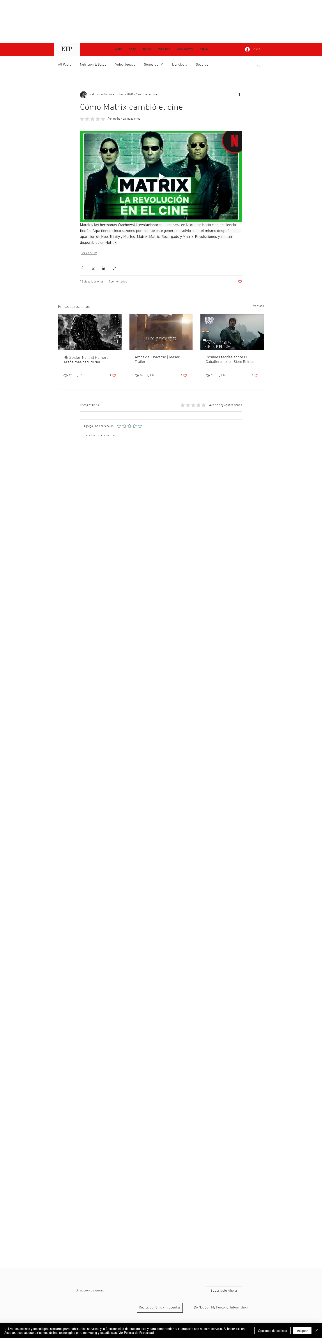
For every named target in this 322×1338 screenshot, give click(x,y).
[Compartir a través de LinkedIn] (103, 268)
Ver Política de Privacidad (136, 1332)
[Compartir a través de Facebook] (82, 268)
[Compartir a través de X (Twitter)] (93, 268)
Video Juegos (125, 65)
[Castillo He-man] (161, 332)
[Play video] (161, 176)
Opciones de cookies (272, 1330)
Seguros (202, 65)
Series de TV (153, 65)
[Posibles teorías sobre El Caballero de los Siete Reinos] (232, 332)
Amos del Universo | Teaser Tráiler (157, 359)
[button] (204, 49)
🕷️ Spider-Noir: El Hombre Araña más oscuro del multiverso (86, 360)
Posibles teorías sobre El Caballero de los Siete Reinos (230, 359)
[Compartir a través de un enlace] (114, 268)
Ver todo (258, 306)
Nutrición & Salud (93, 65)
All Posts (64, 65)
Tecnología (179, 65)
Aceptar (302, 1330)
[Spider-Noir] (90, 332)
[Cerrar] (316, 1331)
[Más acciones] (239, 94)
